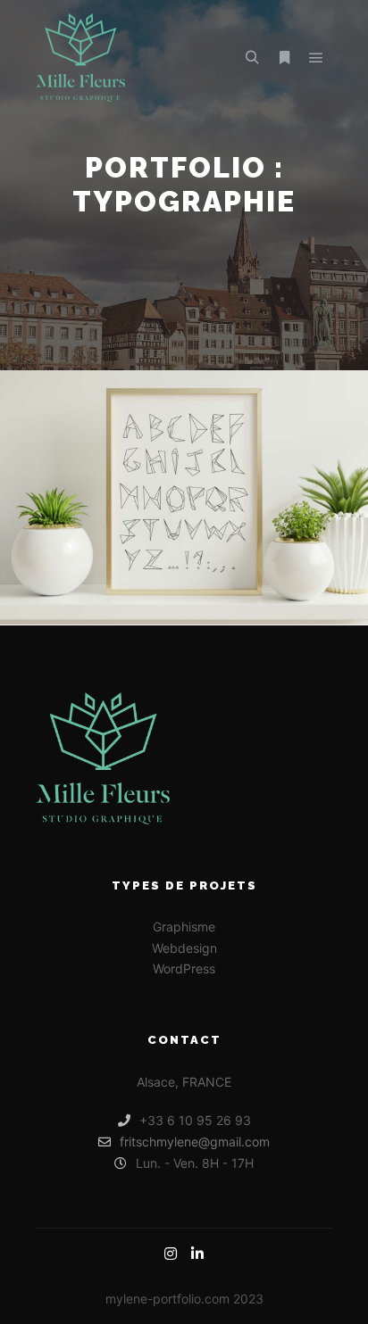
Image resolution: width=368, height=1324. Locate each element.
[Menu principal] (316, 58)
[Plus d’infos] (284, 58)
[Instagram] (170, 1253)
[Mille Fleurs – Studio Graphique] (80, 57)
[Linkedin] (197, 1253)
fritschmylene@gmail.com (195, 1141)
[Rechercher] (252, 58)
